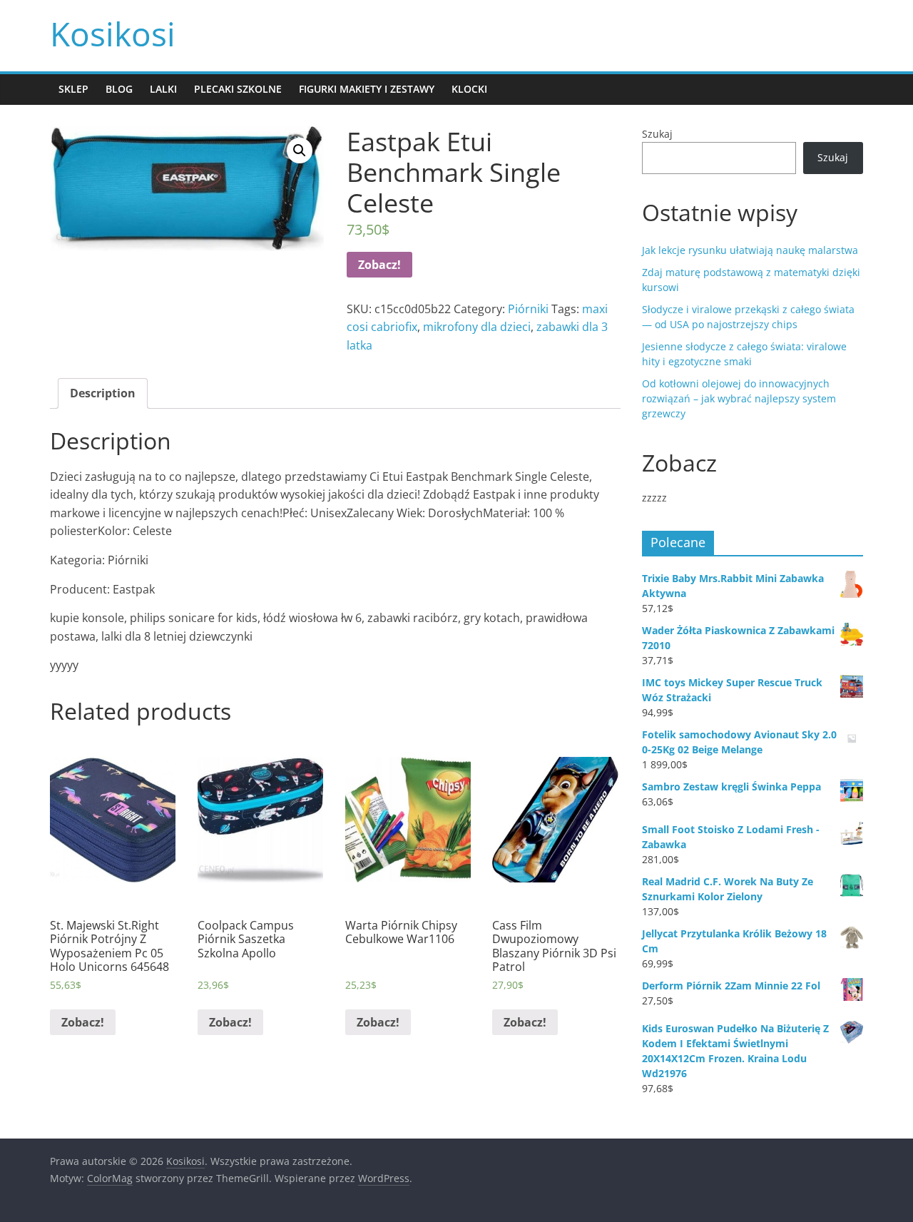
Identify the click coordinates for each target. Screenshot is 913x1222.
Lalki (163, 89)
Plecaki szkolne (238, 89)
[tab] (103, 393)
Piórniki (528, 309)
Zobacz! (379, 265)
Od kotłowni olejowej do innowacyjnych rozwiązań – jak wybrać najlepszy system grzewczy (739, 398)
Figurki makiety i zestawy (366, 89)
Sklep (73, 89)
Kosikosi (112, 33)
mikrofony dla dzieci (477, 327)
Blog (119, 89)
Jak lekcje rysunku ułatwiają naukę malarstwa (750, 250)
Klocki (469, 89)
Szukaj (657, 134)
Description (103, 393)
